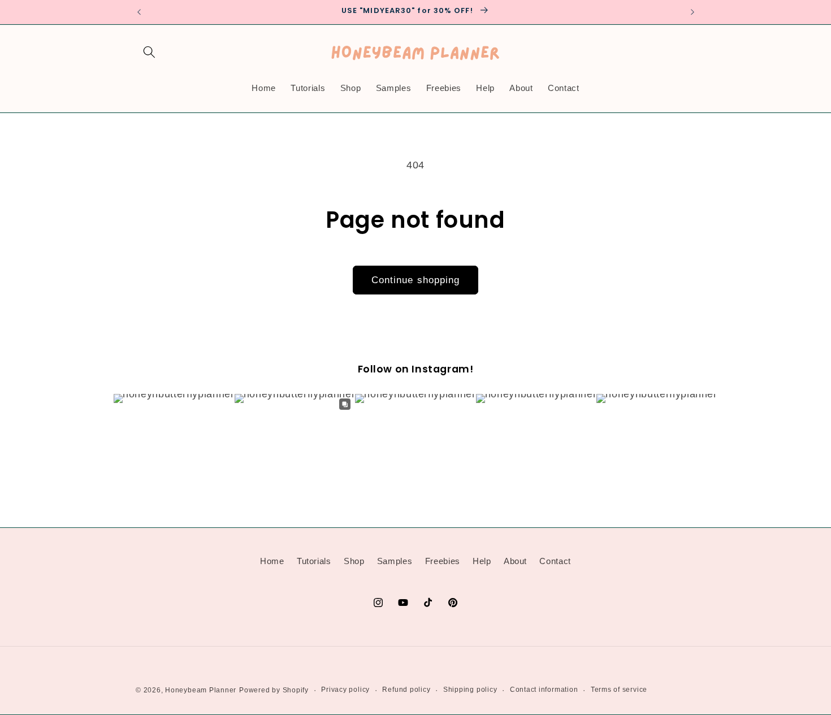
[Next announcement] (692, 12)
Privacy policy (345, 690)
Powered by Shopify (274, 690)
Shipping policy (470, 690)
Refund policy (406, 690)
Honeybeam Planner (200, 690)
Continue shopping (415, 280)
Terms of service (619, 690)
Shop (354, 560)
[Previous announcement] (139, 12)
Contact (555, 560)
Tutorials (314, 560)
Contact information (544, 690)
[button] (149, 52)
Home (272, 560)
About (515, 560)
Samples (395, 560)
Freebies (442, 560)
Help (482, 560)
